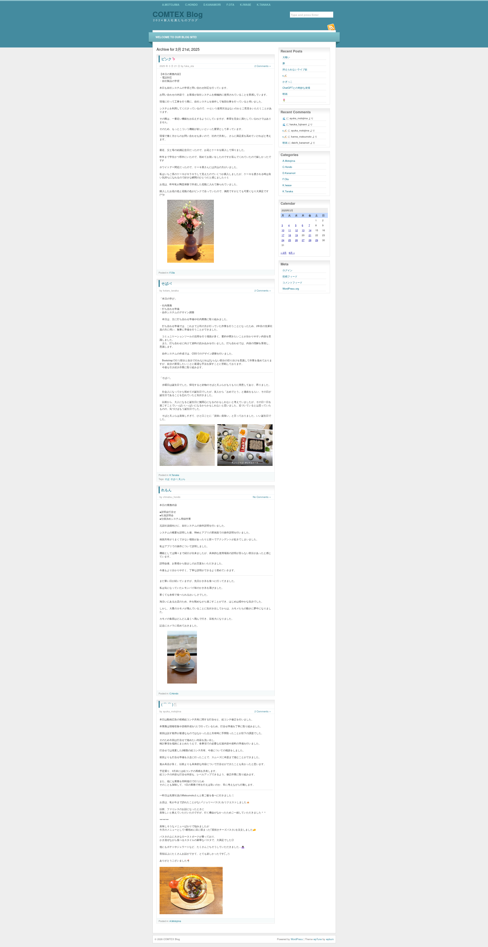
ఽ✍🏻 (285, 75)
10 (283, 230)
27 (303, 240)
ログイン (287, 270)
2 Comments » (262, 66)
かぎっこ (287, 81)
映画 (285, 94)
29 (316, 240)
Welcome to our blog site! (176, 37)
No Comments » (262, 497)
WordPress (297, 939)
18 (289, 235)
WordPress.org (291, 288)
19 (296, 235)
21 (310, 235)
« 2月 (284, 252)
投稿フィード (290, 276)
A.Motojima (170, 4)
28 (310, 240)
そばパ (166, 283)
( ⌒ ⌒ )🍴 (169, 704)
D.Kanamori (212, 4)
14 (310, 230)
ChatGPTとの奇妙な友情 (296, 87)
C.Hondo (191, 4)
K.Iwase (245, 4)
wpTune (317, 939)
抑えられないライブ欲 (295, 69)
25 (289, 240)
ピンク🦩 (168, 58)
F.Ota (230, 4)
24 (283, 240)
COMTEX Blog (177, 14)
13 (303, 230)
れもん (166, 489)
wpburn (330, 939)
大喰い (286, 57)
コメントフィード (292, 282)
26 (296, 240)
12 (296, 230)
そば (167, 479)
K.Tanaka (263, 4)
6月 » (292, 252)
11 (289, 230)
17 (283, 235)
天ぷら (181, 479)
